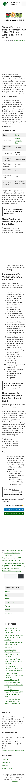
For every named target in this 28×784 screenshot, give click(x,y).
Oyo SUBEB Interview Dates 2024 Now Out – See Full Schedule (13, 638)
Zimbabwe (8, 613)
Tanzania (8, 606)
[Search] (21, 576)
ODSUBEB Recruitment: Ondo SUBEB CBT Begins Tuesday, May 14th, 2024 (12, 701)
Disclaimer (5, 765)
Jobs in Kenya (9, 550)
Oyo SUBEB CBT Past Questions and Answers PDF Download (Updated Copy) (11, 558)
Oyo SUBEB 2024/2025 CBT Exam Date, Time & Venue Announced (13, 661)
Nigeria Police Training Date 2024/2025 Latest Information (13, 645)
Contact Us (6, 763)
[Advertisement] (14, 59)
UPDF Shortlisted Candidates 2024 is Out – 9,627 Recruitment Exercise (13, 668)
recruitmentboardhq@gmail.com (13, 750)
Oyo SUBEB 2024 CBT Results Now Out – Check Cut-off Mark (12, 631)
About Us (5, 760)
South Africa (9, 602)
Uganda (8, 610)
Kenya (17, 135)
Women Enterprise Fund (18, 141)
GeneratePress (14, 781)
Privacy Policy (7, 768)
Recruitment (18, 550)
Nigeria (7, 591)
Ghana (7, 599)
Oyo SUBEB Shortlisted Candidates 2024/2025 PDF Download (13, 685)
